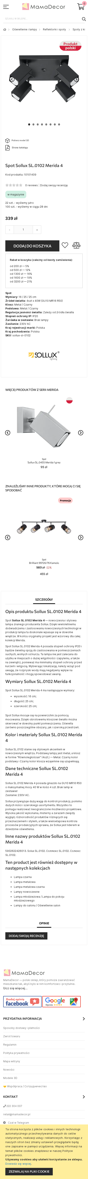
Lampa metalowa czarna (29, 886)
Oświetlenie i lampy (24, 29)
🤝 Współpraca (12, 1086)
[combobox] (44, 19)
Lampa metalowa (24, 882)
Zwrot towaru (11, 1036)
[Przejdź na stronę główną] (4, 29)
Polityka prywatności (16, 1053)
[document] (44, 1151)
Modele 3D (10, 1078)
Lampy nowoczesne (27, 891)
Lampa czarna (23, 877)
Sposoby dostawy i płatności (21, 1028)
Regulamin (9, 1044)
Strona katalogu (20, 147)
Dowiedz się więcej (18, 1163)
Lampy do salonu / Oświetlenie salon (37, 905)
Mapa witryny (11, 1061)
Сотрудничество (35, 1086)
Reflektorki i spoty (55, 29)
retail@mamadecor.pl (16, 1114)
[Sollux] (44, 370)
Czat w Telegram (18, 1122)
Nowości (8, 1069)
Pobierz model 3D (20, 140)
